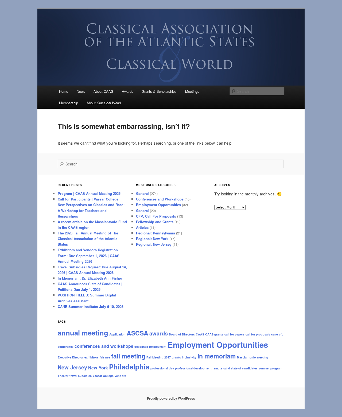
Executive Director (70, 357)
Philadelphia (129, 367)
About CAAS (103, 91)
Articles (142, 227)
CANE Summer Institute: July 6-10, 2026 (90, 306)
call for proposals (258, 334)
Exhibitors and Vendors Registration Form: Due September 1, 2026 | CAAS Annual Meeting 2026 (88, 255)
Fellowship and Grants (154, 221)
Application (117, 334)
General (142, 193)
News (81, 91)
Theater (63, 376)
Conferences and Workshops (160, 199)
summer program (270, 368)
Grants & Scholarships (159, 91)
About (104, 102)
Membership (68, 102)
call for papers (234, 334)
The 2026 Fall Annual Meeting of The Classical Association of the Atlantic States (88, 238)
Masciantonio (246, 357)
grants (176, 357)
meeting (262, 357)
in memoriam (216, 356)
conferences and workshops (104, 346)
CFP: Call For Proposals (156, 216)
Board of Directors (182, 334)
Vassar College (103, 376)
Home (63, 91)
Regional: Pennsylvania (155, 232)
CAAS (200, 334)
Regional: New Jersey (154, 244)
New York (98, 368)
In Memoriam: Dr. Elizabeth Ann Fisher (90, 278)
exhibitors (91, 357)
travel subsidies (80, 376)
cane (274, 334)
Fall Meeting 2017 (158, 357)
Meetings (192, 91)
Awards (127, 91)
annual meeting (83, 333)
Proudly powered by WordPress (171, 398)
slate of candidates (244, 368)
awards (158, 333)
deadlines (141, 347)
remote (217, 368)
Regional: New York (152, 238)
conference (65, 347)
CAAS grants (214, 334)
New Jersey (72, 367)
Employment (157, 347)
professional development (193, 368)
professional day (162, 368)
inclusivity (189, 357)
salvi (226, 368)
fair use (105, 357)
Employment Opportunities (158, 204)
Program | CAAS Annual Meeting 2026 (89, 193)
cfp (281, 334)
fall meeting (128, 356)
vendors (120, 376)
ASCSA (137, 333)
